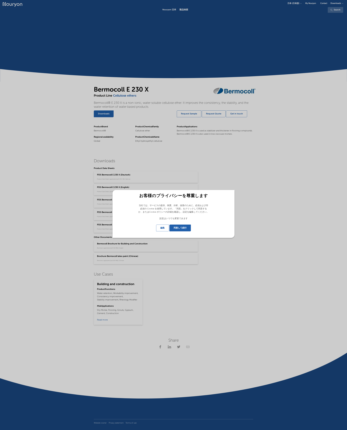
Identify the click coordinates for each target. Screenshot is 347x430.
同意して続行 (180, 228)
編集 (162, 228)
